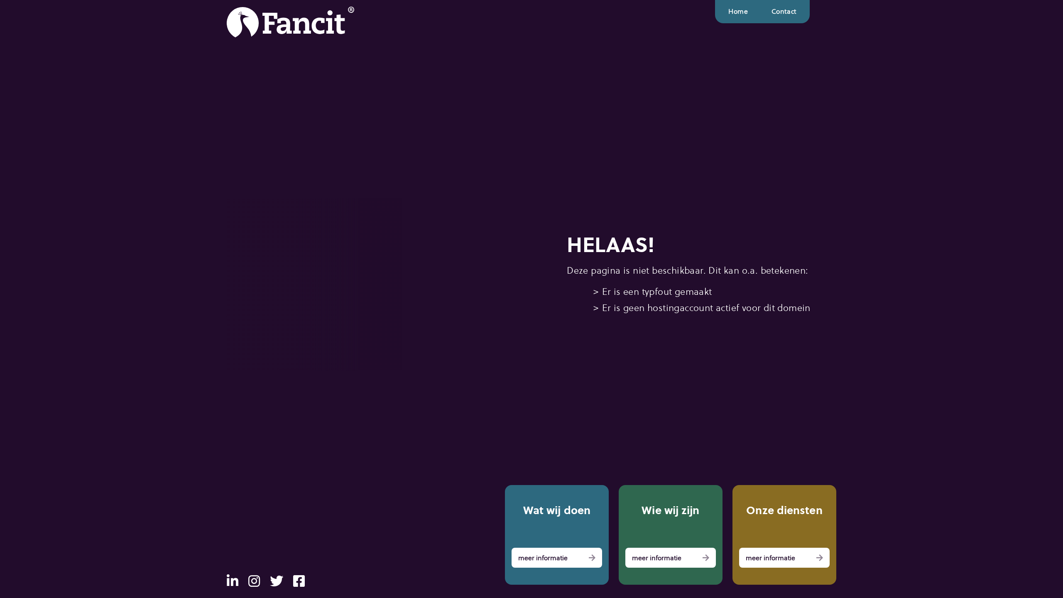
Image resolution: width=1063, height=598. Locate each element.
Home (738, 11)
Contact (784, 11)
